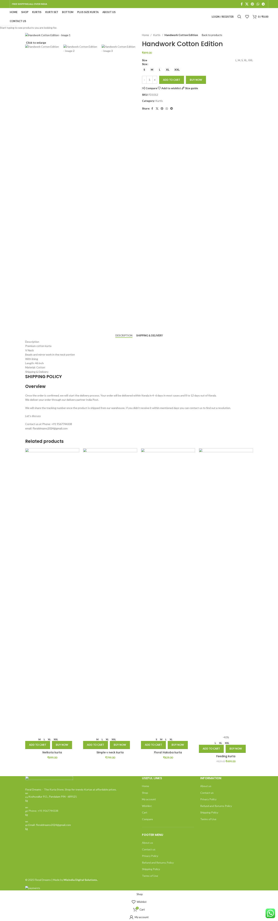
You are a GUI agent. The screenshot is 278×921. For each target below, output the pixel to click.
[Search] (239, 16)
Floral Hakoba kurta (168, 752)
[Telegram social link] (263, 4)
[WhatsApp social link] (257, 4)
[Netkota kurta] (52, 591)
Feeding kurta (225, 756)
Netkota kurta (52, 752)
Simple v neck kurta (110, 752)
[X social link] (247, 4)
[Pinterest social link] (252, 4)
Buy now (62, 744)
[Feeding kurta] (226, 591)
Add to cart (171, 79)
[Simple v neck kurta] (110, 591)
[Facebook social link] (241, 4)
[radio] (144, 69)
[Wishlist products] (247, 16)
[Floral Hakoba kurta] (168, 591)
